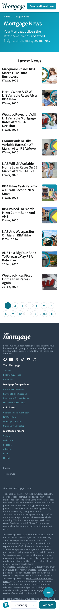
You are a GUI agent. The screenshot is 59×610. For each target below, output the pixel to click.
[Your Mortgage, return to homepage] (14, 6)
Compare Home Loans (42, 6)
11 (27, 313)
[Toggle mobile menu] (48, 592)
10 (20, 313)
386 (45, 313)
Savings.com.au (47, 599)
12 (34, 313)
